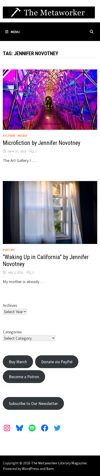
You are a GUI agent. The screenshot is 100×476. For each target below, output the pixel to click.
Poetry (9, 250)
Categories (12, 332)
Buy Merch (18, 361)
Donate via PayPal (56, 361)
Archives (10, 305)
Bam (50, 468)
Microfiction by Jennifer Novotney (41, 143)
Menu (15, 31)
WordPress (30, 468)
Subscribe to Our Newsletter (33, 403)
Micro (22, 136)
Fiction (9, 136)
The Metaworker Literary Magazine (59, 463)
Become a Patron (24, 376)
